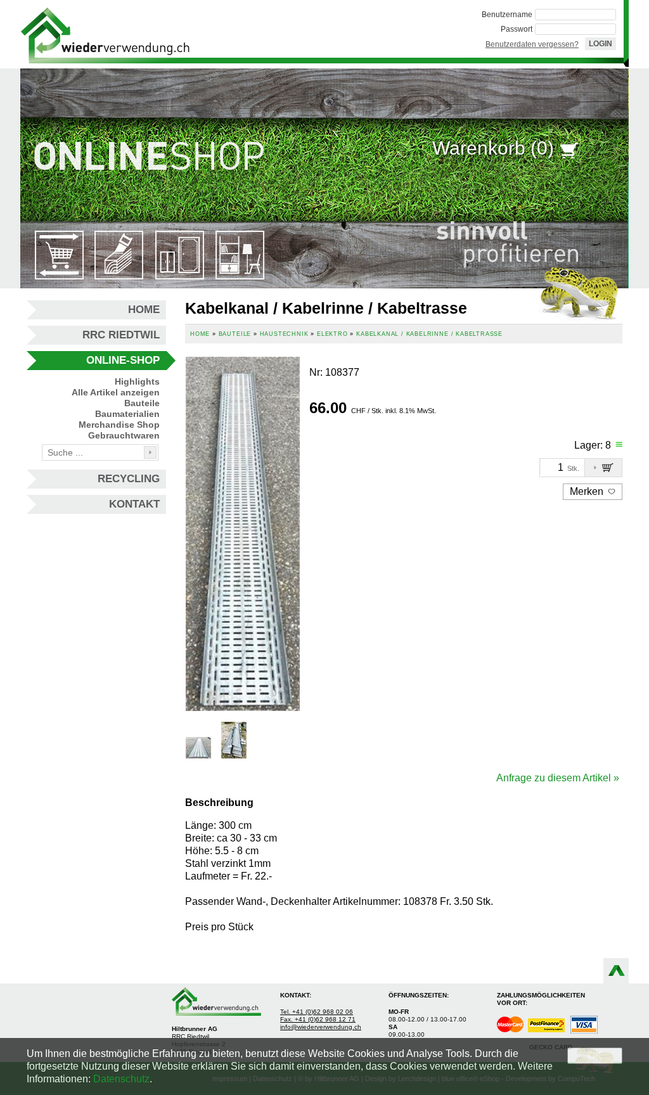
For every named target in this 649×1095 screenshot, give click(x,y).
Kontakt (134, 504)
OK (595, 1055)
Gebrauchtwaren (124, 435)
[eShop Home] (105, 34)
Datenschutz (121, 1078)
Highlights (137, 381)
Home (144, 310)
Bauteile (142, 403)
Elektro (332, 334)
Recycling (129, 479)
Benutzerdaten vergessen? (532, 44)
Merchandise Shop (119, 424)
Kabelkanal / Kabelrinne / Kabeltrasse (429, 334)
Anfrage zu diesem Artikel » (557, 777)
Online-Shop (123, 360)
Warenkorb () (493, 148)
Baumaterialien (127, 414)
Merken (588, 491)
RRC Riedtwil (121, 335)
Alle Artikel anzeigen (116, 392)
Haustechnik (284, 334)
